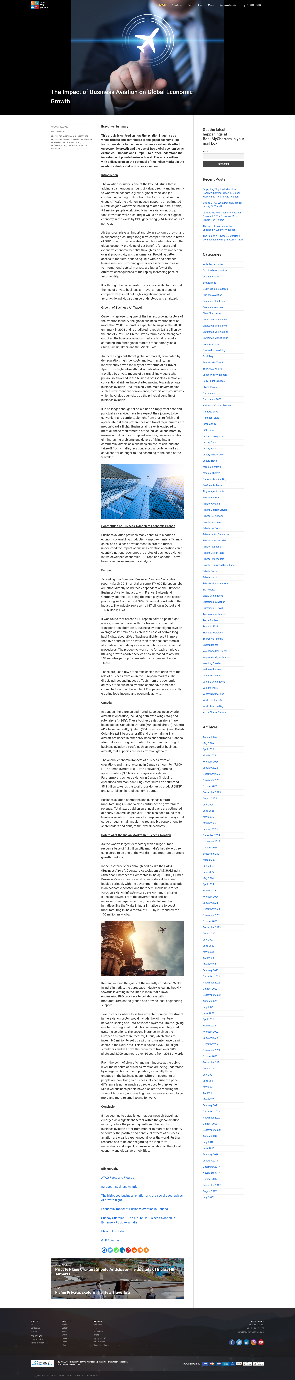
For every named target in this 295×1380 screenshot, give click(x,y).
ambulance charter (213, 264)
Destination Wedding (214, 350)
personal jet (59, 145)
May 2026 (208, 743)
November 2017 (211, 1172)
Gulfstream (209, 393)
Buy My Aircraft (99, 1338)
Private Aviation (211, 503)
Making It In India (112, 1231)
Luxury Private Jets (213, 454)
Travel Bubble (210, 620)
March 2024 (209, 890)
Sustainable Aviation (214, 601)
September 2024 (212, 853)
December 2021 (211, 1044)
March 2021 (209, 1099)
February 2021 (210, 1105)
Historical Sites (211, 417)
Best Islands (209, 282)
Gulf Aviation (110, 1240)
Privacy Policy (37, 1339)
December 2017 (211, 1166)
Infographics (209, 423)
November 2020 (211, 1117)
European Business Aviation (120, 1186)
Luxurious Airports (213, 436)
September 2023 (212, 927)
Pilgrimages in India (213, 491)
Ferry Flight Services (214, 380)
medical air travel (212, 466)
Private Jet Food (211, 528)
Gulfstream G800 (212, 399)
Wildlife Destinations (214, 681)
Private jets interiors (213, 558)
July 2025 (208, 804)
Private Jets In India (213, 552)
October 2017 (210, 1179)
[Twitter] (110, 1250)
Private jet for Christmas (216, 534)
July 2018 (208, 1142)
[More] (146, 1250)
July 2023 (208, 939)
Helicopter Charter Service (217, 405)
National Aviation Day (214, 479)
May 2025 (208, 816)
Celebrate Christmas (214, 301)
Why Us (65, 1335)
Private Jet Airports (213, 516)
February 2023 (210, 970)
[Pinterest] (128, 1250)
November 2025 (211, 780)
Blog (200, 5)
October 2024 (210, 847)
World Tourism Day (213, 706)
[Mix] (140, 1250)
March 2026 (209, 755)
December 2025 (211, 773)
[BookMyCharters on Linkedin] (246, 1342)
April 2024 (208, 884)
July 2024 (208, 866)
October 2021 (210, 1056)
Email (205, 151)
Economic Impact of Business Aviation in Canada (134, 1209)
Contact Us (35, 1328)
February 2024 (210, 896)
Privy (162, 5)
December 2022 (211, 976)
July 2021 (208, 1074)
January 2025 (210, 829)
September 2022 (212, 994)
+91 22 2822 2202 (255, 1328)
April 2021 (208, 1093)
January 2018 (210, 1160)
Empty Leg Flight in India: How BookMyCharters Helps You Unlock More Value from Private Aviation (221, 193)
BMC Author (58, 131)
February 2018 (210, 1154)
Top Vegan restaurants (215, 614)
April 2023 (208, 958)
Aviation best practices (215, 270)
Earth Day (208, 356)
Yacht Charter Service (214, 712)
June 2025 (208, 810)
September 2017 (212, 1185)
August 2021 (210, 1068)
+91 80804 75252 (255, 1324)
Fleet (190, 5)
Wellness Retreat (212, 669)
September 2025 (212, 792)
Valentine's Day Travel (215, 651)
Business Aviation (212, 295)
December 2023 (211, 909)
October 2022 (210, 988)
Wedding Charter (212, 663)
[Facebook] (104, 1250)
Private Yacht (210, 577)
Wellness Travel (211, 675)
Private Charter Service (215, 509)
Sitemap (34, 1331)
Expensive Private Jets (215, 374)
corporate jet (72, 142)
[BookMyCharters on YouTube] (261, 1342)
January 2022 (210, 1037)
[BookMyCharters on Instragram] (254, 1342)
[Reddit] (134, 1250)
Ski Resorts (209, 589)
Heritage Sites (210, 411)
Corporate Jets (211, 344)
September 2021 (212, 1062)
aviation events (211, 276)
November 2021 (211, 1050)
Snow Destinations (213, 595)
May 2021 (208, 1087)
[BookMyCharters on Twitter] (239, 1342)
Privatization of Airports (215, 583)
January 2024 (210, 902)
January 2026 (210, 767)
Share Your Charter (101, 1345)
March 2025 (209, 823)
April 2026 (208, 749)
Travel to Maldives (213, 632)
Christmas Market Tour (215, 338)
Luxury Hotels (210, 448)
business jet (81, 136)
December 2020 (211, 1111)
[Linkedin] (122, 1250)
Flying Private (210, 387)
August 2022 (210, 1001)
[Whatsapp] (116, 1250)
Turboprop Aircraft (213, 638)
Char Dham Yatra (212, 313)
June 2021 (208, 1080)
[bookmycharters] (39, 5)
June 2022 (208, 1013)
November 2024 (211, 841)
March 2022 (209, 1025)
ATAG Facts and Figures (117, 1177)
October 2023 (210, 921)
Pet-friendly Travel (212, 485)
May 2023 (208, 951)
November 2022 (211, 982)
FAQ (32, 1324)
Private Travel (210, 571)
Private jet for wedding (215, 540)
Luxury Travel (210, 460)
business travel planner (66, 139)
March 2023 (209, 964)
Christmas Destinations (215, 331)
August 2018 (210, 1136)
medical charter (211, 473)
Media (211, 5)
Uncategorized (210, 644)
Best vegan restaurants (215, 288)
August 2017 (210, 1191)
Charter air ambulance (215, 319)
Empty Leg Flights (212, 368)
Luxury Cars (209, 442)
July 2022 (208, 1007)
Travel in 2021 (210, 626)
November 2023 (211, 915)
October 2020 (210, 1123)
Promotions (177, 5)
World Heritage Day (213, 700)
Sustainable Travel (213, 608)
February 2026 (210, 761)
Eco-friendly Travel (213, 362)
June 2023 (208, 945)
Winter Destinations (213, 694)
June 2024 (208, 872)
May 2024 (208, 878)
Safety (65, 1328)
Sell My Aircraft (99, 1342)
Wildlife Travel (210, 687)
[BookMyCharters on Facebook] (232, 1342)
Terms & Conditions (39, 1343)
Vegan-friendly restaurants (217, 657)
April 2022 (208, 1019)
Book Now (97, 1324)
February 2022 (210, 1031)
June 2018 (208, 1148)
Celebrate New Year (213, 307)
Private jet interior (212, 546)
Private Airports (211, 497)
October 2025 (210, 786)
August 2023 (210, 933)
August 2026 (210, 737)
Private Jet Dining (212, 522)
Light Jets (208, 430)
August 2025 (210, 798)
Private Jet (97, 1335)
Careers (65, 1338)
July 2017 (208, 1197)
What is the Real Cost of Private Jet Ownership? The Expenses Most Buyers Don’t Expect (222, 216)
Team (64, 1331)
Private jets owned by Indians (218, 565)
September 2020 (212, 1129)
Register (65, 1342)
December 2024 (211, 835)
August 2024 (210, 859)
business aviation (62, 136)
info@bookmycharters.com (251, 1332)
